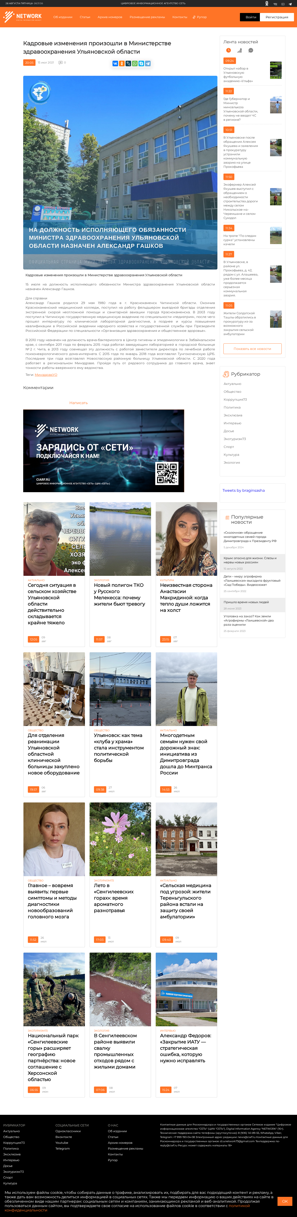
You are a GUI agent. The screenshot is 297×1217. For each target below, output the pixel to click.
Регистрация (277, 17)
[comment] (251, 50)
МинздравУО (46, 375)
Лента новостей (240, 41)
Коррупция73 (235, 399)
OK (285, 1201)
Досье (229, 431)
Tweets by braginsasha (244, 490)
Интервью (232, 423)
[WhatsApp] (135, 63)
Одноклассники (68, 1131)
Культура (231, 455)
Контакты (179, 17)
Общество (232, 392)
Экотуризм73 (235, 439)
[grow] (240, 50)
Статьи (113, 1137)
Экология (232, 462)
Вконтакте (63, 1137)
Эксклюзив (233, 415)
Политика (232, 407)
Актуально (232, 384)
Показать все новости (252, 349)
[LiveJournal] (128, 63)
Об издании (62, 17)
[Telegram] (290, 3)
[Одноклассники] (267, 3)
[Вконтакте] (275, 3)
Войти (251, 17)
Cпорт (229, 447)
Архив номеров (120, 1142)
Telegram (62, 1148)
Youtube (61, 1142)
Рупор (202, 17)
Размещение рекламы (147, 17)
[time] (228, 50)
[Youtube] (282, 3)
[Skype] (141, 63)
